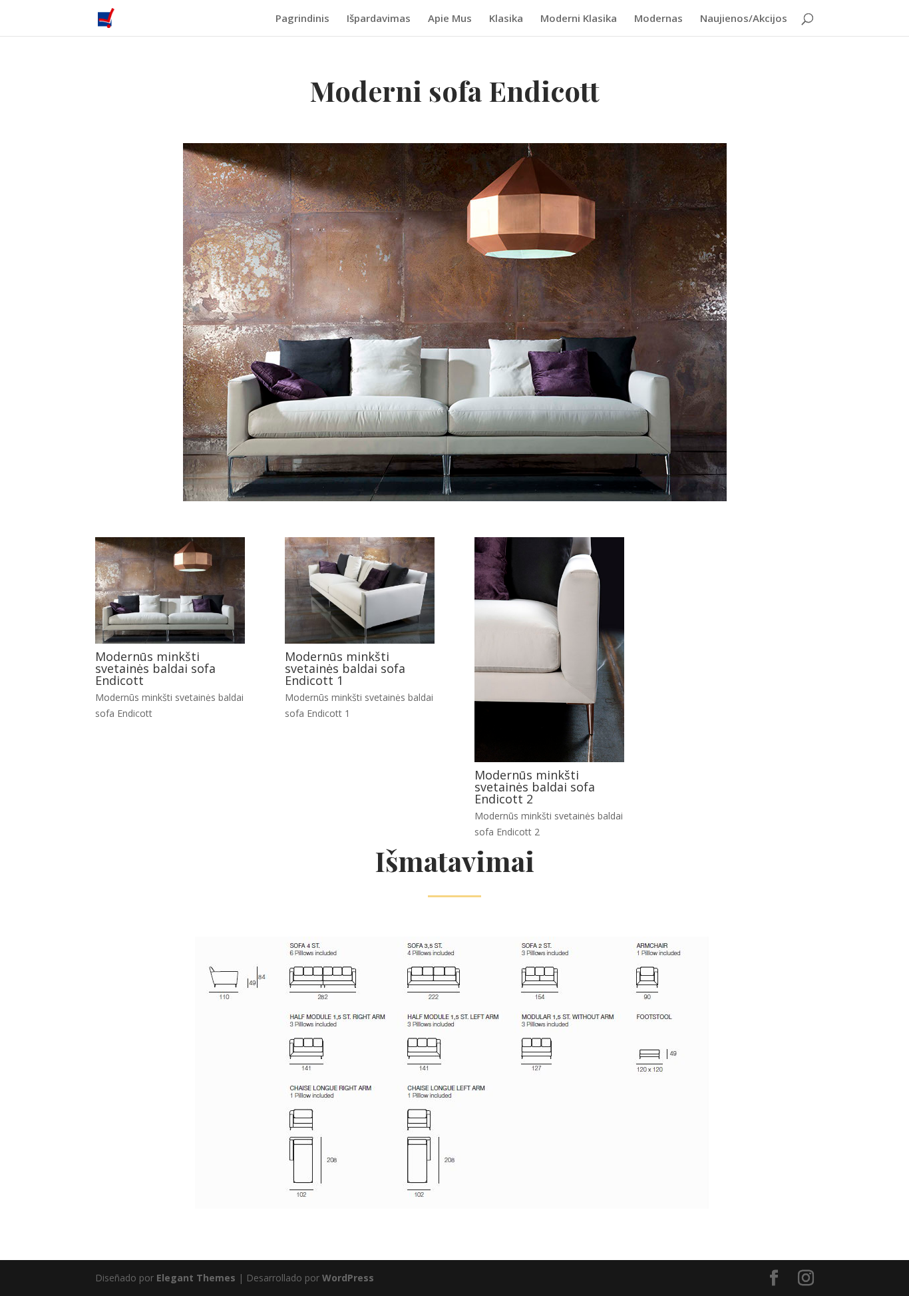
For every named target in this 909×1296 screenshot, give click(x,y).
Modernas (658, 19)
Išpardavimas (379, 19)
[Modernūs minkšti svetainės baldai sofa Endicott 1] (360, 640)
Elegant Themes (196, 1277)
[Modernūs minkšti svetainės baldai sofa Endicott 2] (549, 758)
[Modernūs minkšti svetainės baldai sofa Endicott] (170, 640)
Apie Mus (450, 19)
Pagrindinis (302, 19)
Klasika (506, 19)
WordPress (348, 1277)
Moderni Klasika (578, 19)
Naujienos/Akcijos (743, 19)
